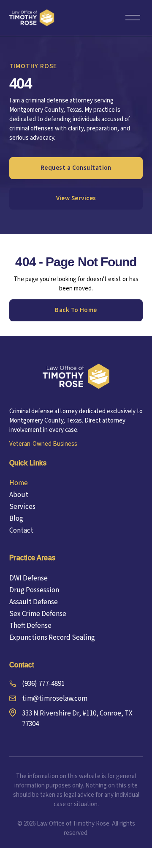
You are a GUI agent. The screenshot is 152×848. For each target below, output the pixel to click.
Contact (21, 530)
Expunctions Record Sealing (52, 638)
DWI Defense (28, 578)
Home (18, 483)
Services (22, 507)
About (18, 495)
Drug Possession (34, 590)
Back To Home (76, 310)
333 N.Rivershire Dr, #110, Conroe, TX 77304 (77, 718)
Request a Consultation (76, 167)
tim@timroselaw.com (54, 698)
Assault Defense (33, 602)
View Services (76, 198)
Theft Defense (30, 626)
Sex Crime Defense (37, 614)
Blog (16, 519)
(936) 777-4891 (43, 684)
